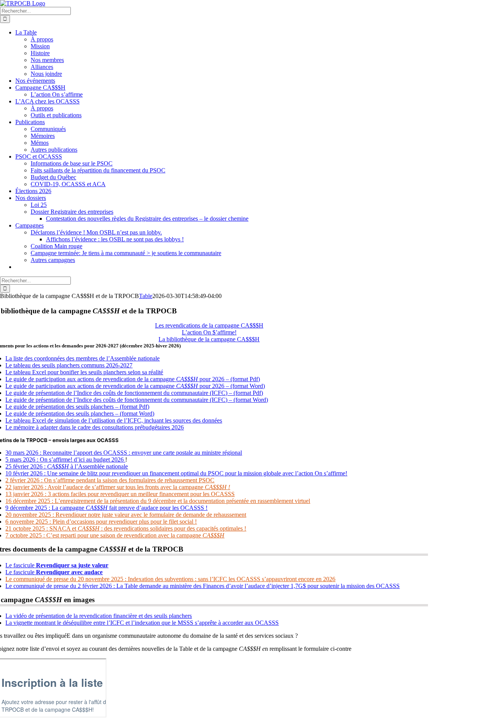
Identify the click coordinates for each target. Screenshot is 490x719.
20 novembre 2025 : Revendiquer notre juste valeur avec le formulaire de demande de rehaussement (125, 514)
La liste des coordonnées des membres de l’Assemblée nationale (82, 358)
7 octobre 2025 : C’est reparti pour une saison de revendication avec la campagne (114, 535)
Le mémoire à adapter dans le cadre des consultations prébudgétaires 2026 (94, 427)
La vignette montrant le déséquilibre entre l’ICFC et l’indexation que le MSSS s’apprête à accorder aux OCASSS (142, 622)
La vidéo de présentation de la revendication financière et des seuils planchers (98, 616)
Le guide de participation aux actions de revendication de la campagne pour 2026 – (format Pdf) (132, 379)
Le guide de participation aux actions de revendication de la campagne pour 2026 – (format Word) (135, 386)
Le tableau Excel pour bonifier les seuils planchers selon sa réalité (84, 372)
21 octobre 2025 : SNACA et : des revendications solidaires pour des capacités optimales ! (125, 528)
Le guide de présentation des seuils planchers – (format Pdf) (77, 406)
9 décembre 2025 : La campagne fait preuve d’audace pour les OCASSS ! (106, 507)
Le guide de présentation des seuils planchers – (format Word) (79, 413)
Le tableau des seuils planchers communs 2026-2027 (68, 365)
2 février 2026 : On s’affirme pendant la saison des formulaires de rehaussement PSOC (109, 480)
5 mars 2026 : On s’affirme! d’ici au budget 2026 (65, 459)
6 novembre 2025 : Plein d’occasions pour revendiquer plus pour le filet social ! (101, 521)
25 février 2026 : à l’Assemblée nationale (66, 466)
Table (145, 296)
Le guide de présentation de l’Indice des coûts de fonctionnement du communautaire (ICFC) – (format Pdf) (134, 393)
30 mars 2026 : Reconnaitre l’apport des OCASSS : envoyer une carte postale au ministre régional (123, 452)
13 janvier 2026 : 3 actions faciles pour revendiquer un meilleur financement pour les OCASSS (120, 494)
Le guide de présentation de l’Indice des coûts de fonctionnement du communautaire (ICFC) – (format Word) (136, 399)
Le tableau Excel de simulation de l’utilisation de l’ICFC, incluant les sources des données (113, 420)
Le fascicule (56, 565)
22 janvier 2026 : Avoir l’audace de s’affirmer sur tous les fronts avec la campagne (117, 487)
